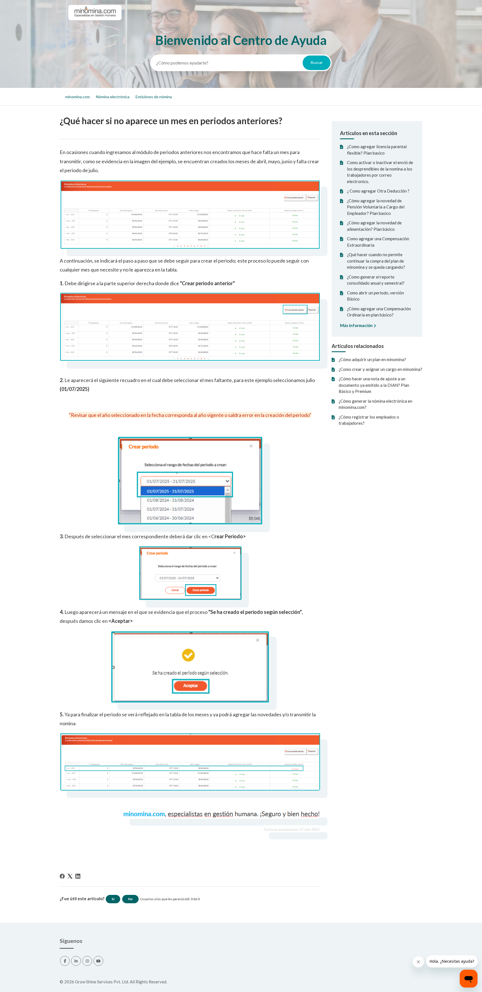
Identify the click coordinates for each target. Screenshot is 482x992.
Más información (356, 325)
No (130, 899)
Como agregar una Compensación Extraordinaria (378, 242)
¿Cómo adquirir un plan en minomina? (372, 359)
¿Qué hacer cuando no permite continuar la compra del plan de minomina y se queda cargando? (376, 261)
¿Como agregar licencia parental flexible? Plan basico (377, 149)
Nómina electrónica (112, 96)
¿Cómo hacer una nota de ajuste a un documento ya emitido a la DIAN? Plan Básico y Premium (374, 385)
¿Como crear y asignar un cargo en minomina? (380, 369)
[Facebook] (62, 876)
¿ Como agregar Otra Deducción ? (378, 190)
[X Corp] (70, 876)
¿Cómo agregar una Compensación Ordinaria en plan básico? (379, 312)
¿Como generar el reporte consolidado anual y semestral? (375, 280)
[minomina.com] (94, 25)
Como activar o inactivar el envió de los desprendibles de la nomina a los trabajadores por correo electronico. (380, 172)
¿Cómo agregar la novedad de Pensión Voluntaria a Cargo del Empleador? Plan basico (375, 207)
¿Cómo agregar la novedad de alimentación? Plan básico (374, 226)
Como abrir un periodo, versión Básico (375, 296)
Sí (113, 899)
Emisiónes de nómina (154, 96)
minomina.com (77, 96)
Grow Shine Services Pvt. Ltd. (102, 981)
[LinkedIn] (77, 876)
